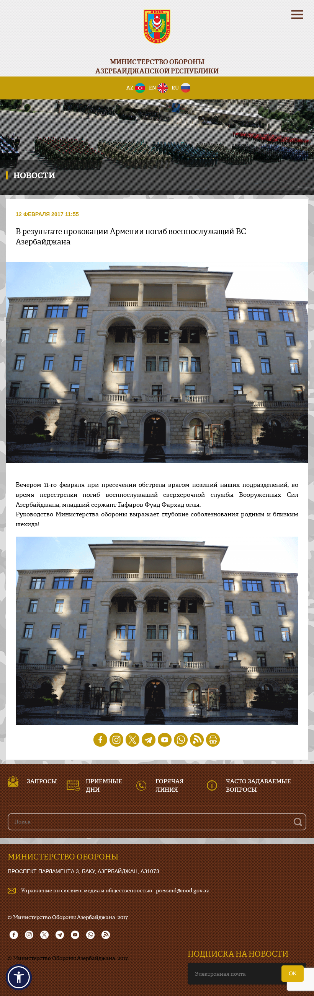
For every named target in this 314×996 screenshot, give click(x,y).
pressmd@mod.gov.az (182, 890)
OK (292, 973)
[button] (19, 977)
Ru (175, 87)
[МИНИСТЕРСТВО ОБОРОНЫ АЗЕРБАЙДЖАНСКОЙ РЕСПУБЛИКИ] (157, 32)
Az (130, 87)
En (152, 87)
